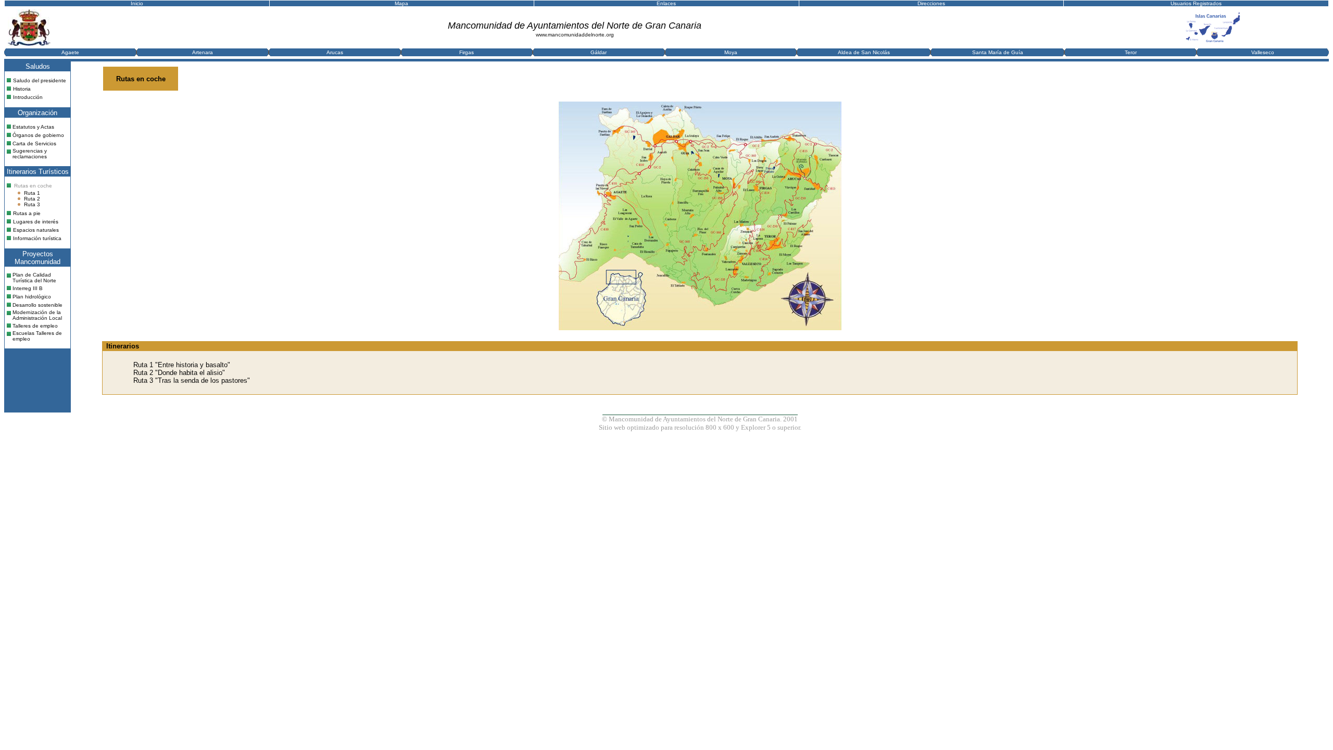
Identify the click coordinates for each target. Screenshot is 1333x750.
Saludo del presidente (39, 80)
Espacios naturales (36, 230)
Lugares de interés (35, 221)
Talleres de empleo (35, 326)
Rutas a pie (27, 213)
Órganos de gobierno (38, 135)
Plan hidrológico (31, 296)
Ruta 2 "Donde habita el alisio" (179, 373)
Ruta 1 (32, 193)
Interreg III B (27, 288)
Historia (22, 89)
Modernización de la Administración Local (37, 315)
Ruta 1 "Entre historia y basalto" (181, 365)
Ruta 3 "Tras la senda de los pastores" (191, 380)
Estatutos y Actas (33, 127)
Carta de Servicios (34, 143)
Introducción (28, 97)
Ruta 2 (32, 199)
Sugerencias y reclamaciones (29, 153)
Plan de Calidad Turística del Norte (34, 277)
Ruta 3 (32, 204)
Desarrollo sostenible (37, 305)
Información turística (37, 238)
